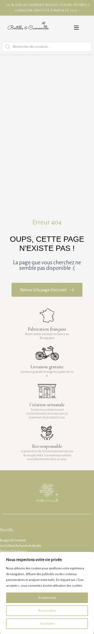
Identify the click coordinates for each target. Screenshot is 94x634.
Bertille (6, 530)
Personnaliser (47, 610)
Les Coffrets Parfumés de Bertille (20, 546)
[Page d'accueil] (28, 27)
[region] (47, 593)
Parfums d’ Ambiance (13, 551)
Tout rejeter (47, 623)
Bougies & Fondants (13, 540)
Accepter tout (47, 597)
